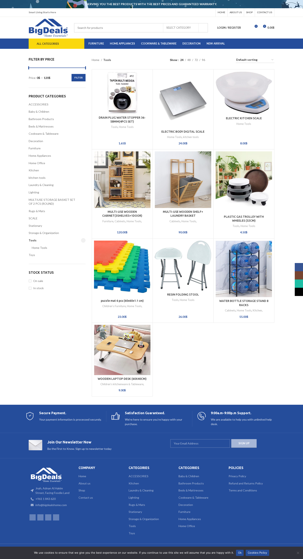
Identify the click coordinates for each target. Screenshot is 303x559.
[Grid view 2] (215, 60)
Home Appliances (40, 155)
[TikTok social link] (210, 12)
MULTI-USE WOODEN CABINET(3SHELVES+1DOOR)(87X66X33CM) (122, 215)
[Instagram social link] (200, 12)
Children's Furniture (114, 306)
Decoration (36, 141)
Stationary (35, 225)
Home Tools (39, 247)
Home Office (37, 163)
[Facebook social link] (194, 12)
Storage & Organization (44, 233)
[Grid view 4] (228, 60)
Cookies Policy (257, 552)
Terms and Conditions (243, 490)
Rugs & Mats (37, 211)
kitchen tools (37, 177)
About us (84, 483)
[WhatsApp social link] (205, 12)
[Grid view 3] (221, 60)
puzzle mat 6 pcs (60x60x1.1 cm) (122, 300)
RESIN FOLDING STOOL (183, 294)
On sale (38, 281)
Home (96, 60)
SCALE (33, 218)
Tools (32, 240)
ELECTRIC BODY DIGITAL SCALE (182, 131)
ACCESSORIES (38, 104)
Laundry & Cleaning (41, 185)
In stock (38, 288)
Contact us (86, 497)
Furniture (35, 148)
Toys (32, 255)
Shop (82, 490)
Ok (240, 552)
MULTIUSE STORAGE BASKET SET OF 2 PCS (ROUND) (52, 202)
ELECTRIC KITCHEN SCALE (244, 118)
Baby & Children (39, 111)
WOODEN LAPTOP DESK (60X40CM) (122, 378)
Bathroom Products (41, 119)
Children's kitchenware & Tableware (121, 384)
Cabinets (120, 221)
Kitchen (34, 170)
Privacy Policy (237, 476)
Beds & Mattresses (41, 126)
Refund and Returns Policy (246, 483)
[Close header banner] (298, 4)
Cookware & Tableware (44, 133)
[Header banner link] (145, 4)
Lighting (34, 192)
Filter (78, 77)
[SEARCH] (203, 28)
